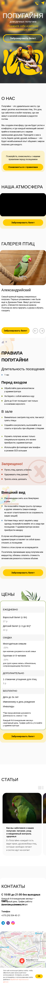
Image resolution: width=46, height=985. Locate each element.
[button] (43, 3)
